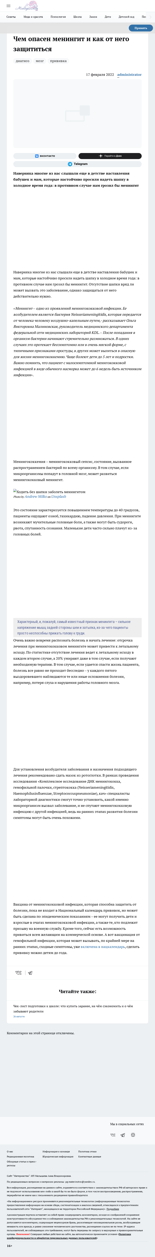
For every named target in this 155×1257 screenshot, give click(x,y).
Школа (77, 17)
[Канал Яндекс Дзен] (110, 156)
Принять (141, 28)
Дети (108, 17)
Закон (93, 17)
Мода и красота (33, 17)
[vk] (18, 973)
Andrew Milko (35, 496)
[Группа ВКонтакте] (44, 156)
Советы (11, 17)
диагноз (22, 60)
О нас (10, 1151)
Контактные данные (89, 1156)
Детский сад (126, 17)
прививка (58, 60)
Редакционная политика (20, 1156)
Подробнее (113, 1208)
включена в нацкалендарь (103, 946)
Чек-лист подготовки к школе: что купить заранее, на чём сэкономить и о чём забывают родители (73, 1011)
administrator (129, 74)
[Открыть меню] (8, 6)
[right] (150, 17)
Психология (58, 17)
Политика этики (87, 1151)
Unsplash (58, 496)
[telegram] (31, 973)
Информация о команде (56, 1151)
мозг (40, 60)
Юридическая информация (58, 1156)
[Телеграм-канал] (77, 164)
